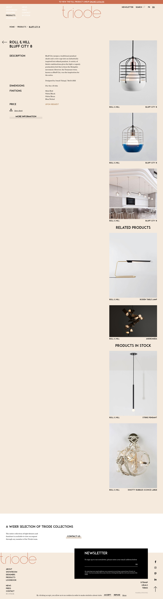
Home (12, 27)
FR (149, 7)
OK (136, 564)
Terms (145, 588)
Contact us (73, 536)
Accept (107, 595)
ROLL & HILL (20, 42)
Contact (26, 13)
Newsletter (127, 7)
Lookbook (11, 18)
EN (153, 7)
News (24, 7)
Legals (145, 585)
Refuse (117, 595)
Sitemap (144, 582)
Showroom (11, 10)
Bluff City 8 (34, 27)
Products (10, 15)
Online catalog (97, 2)
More (124, 595)
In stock (26, 15)
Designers (10, 13)
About (9, 7)
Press (24, 10)
